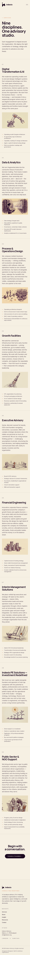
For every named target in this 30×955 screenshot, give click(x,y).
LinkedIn (5, 938)
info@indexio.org (7, 935)
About (3, 914)
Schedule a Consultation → (15, 856)
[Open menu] (27, 5)
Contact (4, 922)
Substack (16, 938)
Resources (5, 919)
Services (4, 912)
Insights (4, 917)
